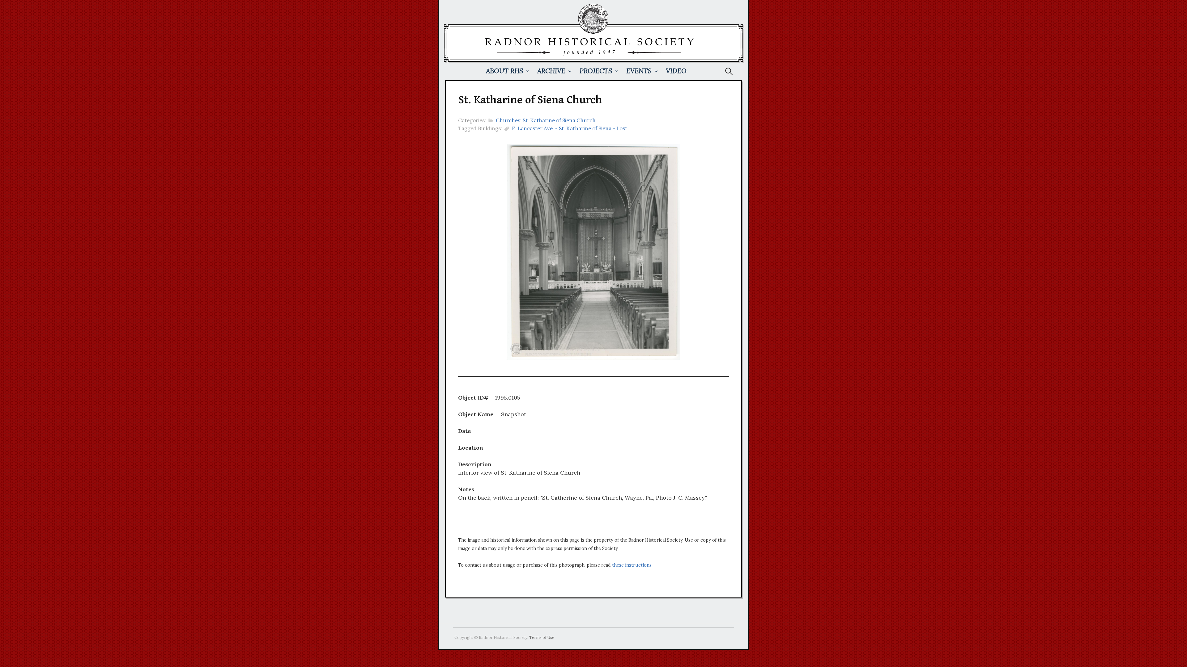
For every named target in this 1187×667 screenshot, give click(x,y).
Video (676, 71)
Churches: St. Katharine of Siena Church (546, 120)
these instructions (632, 565)
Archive (551, 71)
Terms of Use (541, 637)
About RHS (504, 71)
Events (639, 71)
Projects (596, 71)
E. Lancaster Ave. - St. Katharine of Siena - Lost (569, 128)
